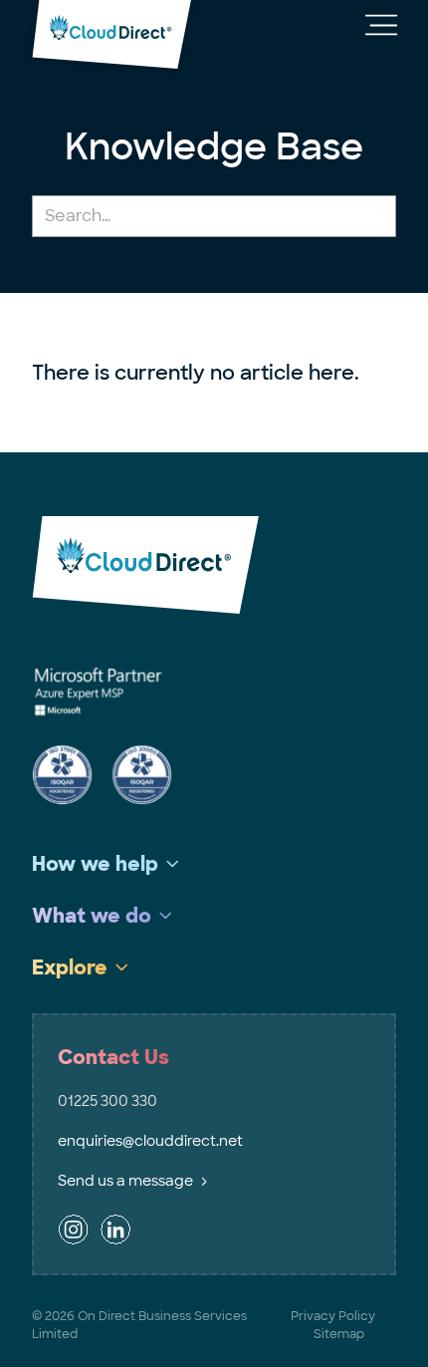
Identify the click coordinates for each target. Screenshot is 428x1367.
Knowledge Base (214, 147)
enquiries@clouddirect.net (150, 1141)
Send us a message (125, 1181)
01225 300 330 (107, 1101)
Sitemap (339, 1334)
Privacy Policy (333, 1316)
